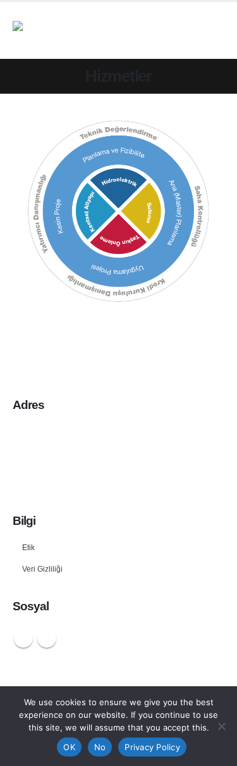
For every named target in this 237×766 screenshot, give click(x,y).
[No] (221, 726)
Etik (28, 547)
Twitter (23, 638)
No (100, 747)
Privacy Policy (152, 747)
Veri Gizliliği (42, 569)
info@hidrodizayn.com (172, 476)
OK (69, 747)
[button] (213, 30)
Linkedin (46, 638)
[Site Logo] (85, 30)
